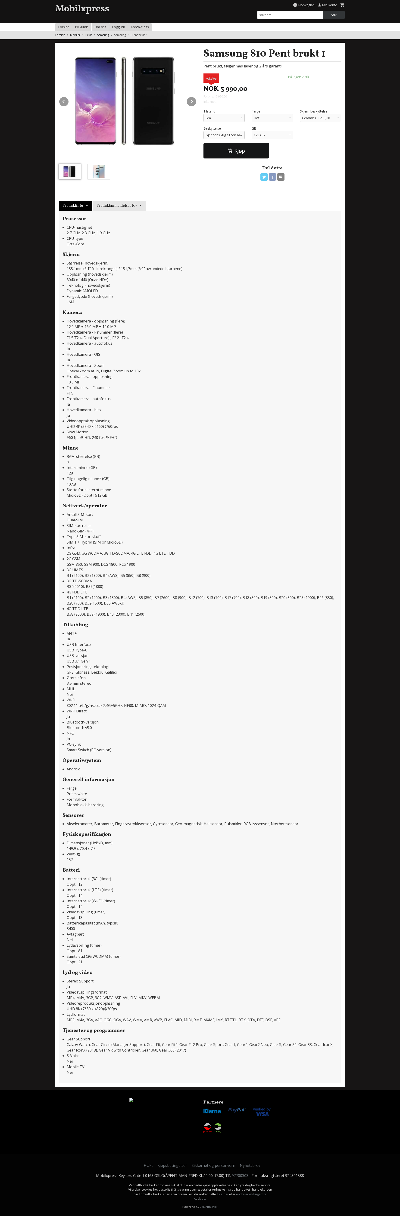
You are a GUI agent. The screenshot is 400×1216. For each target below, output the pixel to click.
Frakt (148, 1165)
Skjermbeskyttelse (313, 111)
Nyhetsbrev (250, 1165)
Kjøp (239, 150)
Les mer (223, 1194)
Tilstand (209, 111)
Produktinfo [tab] (72, 205)
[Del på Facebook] (272, 177)
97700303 (240, 1175)
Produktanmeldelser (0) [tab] (117, 205)
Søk (334, 15)
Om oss (100, 27)
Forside (63, 27)
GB (254, 128)
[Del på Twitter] (264, 177)
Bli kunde (82, 27)
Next (196, 100)
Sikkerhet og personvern (213, 1165)
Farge (256, 111)
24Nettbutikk (209, 1207)
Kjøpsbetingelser (172, 1165)
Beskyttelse (212, 128)
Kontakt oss (140, 27)
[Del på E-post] (280, 177)
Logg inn (118, 27)
